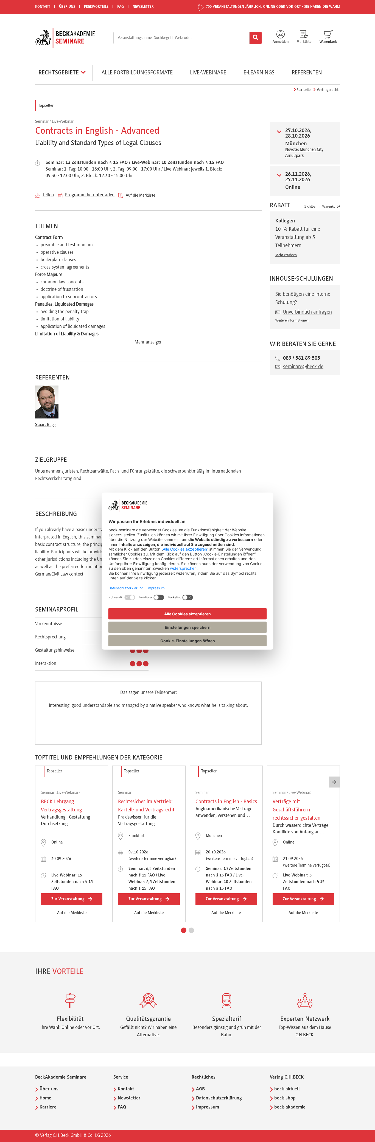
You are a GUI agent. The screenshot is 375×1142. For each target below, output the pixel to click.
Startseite (303, 90)
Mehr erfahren (286, 255)
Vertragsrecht (327, 90)
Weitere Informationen (292, 321)
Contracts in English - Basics (226, 802)
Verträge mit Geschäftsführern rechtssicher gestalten (296, 810)
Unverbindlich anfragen (307, 312)
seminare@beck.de (303, 367)
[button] (183, 930)
